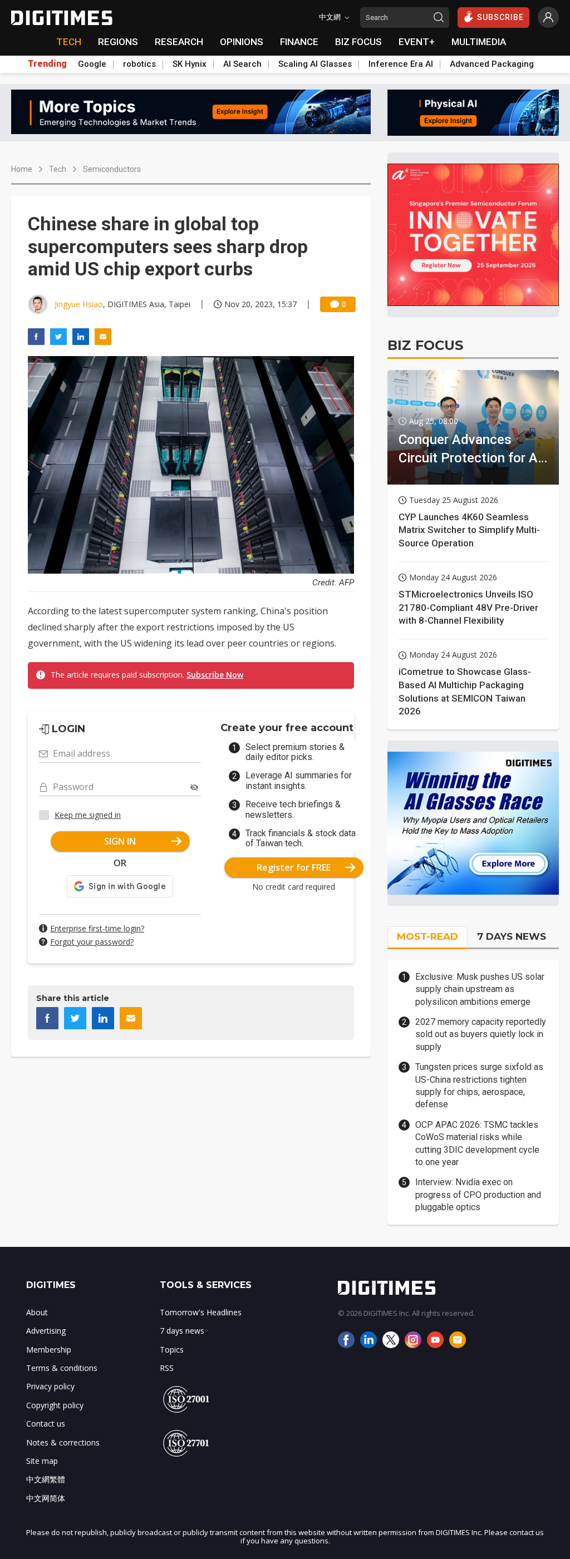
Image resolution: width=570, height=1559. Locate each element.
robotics (139, 64)
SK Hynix (190, 64)
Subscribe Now (214, 674)
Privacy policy (50, 1386)
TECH (68, 41)
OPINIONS (241, 41)
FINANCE (299, 41)
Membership (48, 1349)
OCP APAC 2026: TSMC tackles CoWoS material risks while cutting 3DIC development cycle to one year (477, 1143)
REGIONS (118, 41)
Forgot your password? (92, 941)
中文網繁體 (45, 1479)
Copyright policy (54, 1405)
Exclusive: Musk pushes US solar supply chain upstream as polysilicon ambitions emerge (479, 989)
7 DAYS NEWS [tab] (511, 936)
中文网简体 (45, 1498)
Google (92, 64)
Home (21, 169)
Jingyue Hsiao (79, 304)
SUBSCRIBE (500, 17)
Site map (42, 1461)
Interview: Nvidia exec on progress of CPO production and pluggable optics (478, 1194)
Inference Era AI (400, 64)
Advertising (46, 1330)
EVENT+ (417, 41)
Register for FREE (294, 867)
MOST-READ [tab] (427, 936)
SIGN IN (120, 841)
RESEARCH (179, 41)
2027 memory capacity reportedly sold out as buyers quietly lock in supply (480, 1034)
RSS (167, 1368)
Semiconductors (112, 169)
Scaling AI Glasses (315, 64)
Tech (57, 169)
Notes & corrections (63, 1442)
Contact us (45, 1423)
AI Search (242, 64)
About (37, 1312)
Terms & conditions (61, 1368)
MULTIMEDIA (478, 41)
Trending (47, 64)
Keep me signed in (88, 815)
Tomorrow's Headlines (201, 1312)
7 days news (182, 1330)
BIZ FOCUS (358, 41)
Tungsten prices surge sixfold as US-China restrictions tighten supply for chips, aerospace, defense (479, 1085)
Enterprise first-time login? (97, 928)
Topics (172, 1349)
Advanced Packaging (492, 64)
